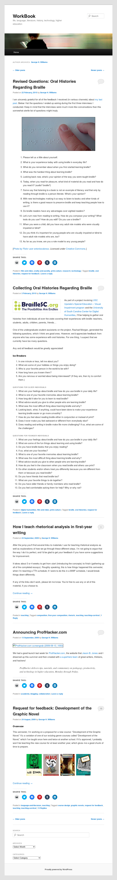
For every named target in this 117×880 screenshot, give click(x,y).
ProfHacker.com (57, 653)
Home (16, 52)
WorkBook (24, 16)
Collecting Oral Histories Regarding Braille (52, 288)
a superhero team (69, 656)
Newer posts (97, 70)
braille (91, 270)
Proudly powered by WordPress (58, 869)
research (67, 270)
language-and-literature (31, 805)
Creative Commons (75, 248)
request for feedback (30, 273)
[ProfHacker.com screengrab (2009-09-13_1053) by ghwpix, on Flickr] (38, 645)
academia (25, 693)
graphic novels (77, 805)
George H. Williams (39, 62)
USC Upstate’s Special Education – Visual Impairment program (82, 303)
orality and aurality (42, 270)
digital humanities (28, 509)
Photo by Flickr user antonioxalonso (31, 248)
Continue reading (22, 593)
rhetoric (71, 615)
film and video (27, 270)
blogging (34, 693)
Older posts (19, 70)
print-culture (56, 270)
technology (76, 270)
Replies (42, 808)
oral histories (81, 509)
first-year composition (57, 615)
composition (42, 615)
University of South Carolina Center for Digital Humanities (83, 311)
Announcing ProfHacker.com (40, 632)
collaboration (44, 693)
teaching (24, 615)
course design (64, 805)
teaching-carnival (91, 615)
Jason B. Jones (90, 653)
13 (101, 708)
